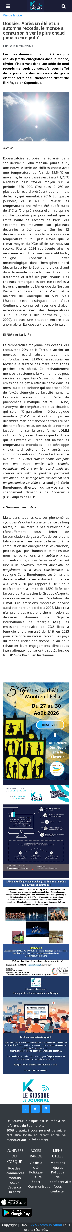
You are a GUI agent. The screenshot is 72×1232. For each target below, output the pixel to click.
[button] (25, 1109)
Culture (36, 1177)
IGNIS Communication (45, 1225)
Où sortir (14, 1192)
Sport (36, 1182)
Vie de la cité (12, 15)
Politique (36, 1172)
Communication (40, 1186)
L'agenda (14, 1187)
